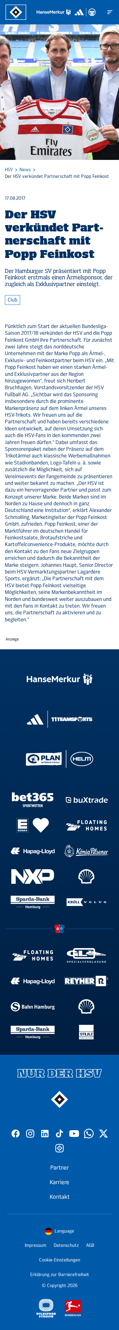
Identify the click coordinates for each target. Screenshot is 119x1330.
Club (12, 300)
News (25, 170)
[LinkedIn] (45, 1133)
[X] (103, 1133)
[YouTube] (74, 1133)
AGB (90, 1245)
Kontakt (60, 1197)
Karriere (59, 1182)
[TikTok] (59, 1133)
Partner (59, 1167)
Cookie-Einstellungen (59, 1260)
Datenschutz (66, 1245)
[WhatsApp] (89, 1133)
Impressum (35, 1245)
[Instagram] (30, 1133)
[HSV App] (59, 1148)
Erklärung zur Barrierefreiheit (59, 1274)
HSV (9, 170)
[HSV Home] (15, 12)
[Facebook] (15, 1133)
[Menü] (110, 12)
